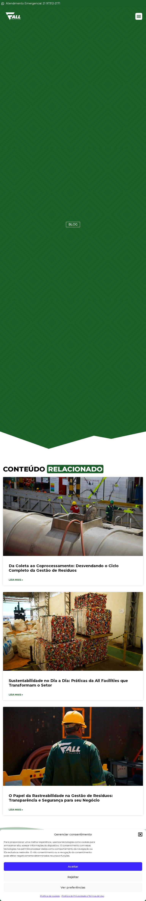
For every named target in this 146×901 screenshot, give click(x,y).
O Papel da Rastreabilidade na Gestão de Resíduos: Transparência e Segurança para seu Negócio (61, 798)
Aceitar (73, 866)
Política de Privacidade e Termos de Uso (83, 896)
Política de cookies (50, 896)
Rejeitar (73, 877)
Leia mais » (16, 579)
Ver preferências (73, 887)
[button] (140, 834)
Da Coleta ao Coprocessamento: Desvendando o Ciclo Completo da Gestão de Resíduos (64, 568)
